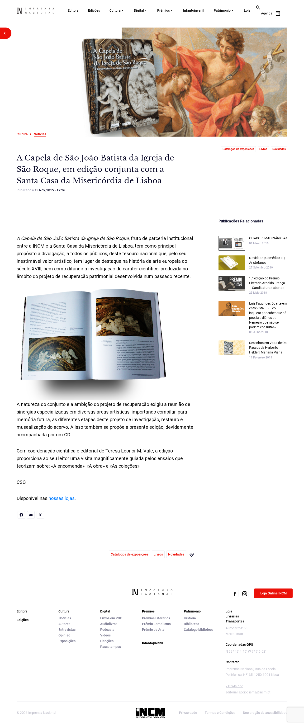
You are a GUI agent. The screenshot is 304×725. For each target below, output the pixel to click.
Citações (107, 641)
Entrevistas (67, 629)
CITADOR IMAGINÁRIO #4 (268, 238)
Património (222, 10)
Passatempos (110, 647)
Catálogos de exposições (238, 149)
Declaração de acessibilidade (265, 713)
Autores (64, 624)
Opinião (64, 635)
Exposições (67, 641)
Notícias (64, 618)
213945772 (234, 686)
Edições (94, 10)
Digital (139, 10)
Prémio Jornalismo (156, 624)
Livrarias (232, 616)
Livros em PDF (111, 618)
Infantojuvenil (193, 10)
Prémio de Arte (153, 629)
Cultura (115, 10)
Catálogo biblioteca (199, 629)
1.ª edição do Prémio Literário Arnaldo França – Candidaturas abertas (267, 283)
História (190, 618)
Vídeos (105, 635)
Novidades (279, 149)
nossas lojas (61, 498)
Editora (73, 10)
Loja (247, 10)
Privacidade (188, 713)
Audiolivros (108, 624)
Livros (263, 149)
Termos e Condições (220, 713)
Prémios (163, 10)
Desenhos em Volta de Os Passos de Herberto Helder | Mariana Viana (267, 347)
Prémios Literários (156, 618)
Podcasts (107, 629)
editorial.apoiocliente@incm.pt (248, 692)
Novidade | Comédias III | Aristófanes (267, 260)
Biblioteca (191, 624)
